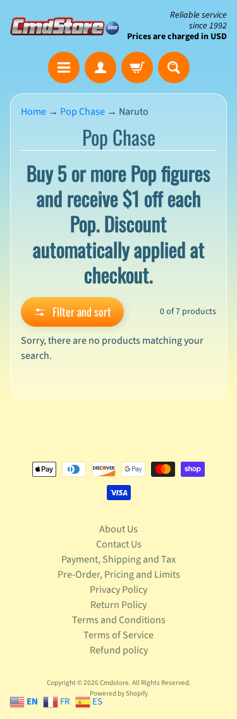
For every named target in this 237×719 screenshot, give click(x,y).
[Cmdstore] (64, 26)
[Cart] (137, 67)
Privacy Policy (118, 590)
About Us (118, 529)
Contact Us (119, 544)
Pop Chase (82, 112)
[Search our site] (174, 67)
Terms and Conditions (119, 620)
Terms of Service (118, 635)
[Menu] (64, 67)
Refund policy (119, 650)
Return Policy (118, 605)
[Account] (100, 67)
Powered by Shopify (119, 693)
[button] (72, 312)
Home (33, 112)
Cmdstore (114, 682)
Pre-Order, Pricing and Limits (119, 575)
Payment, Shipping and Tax (118, 559)
